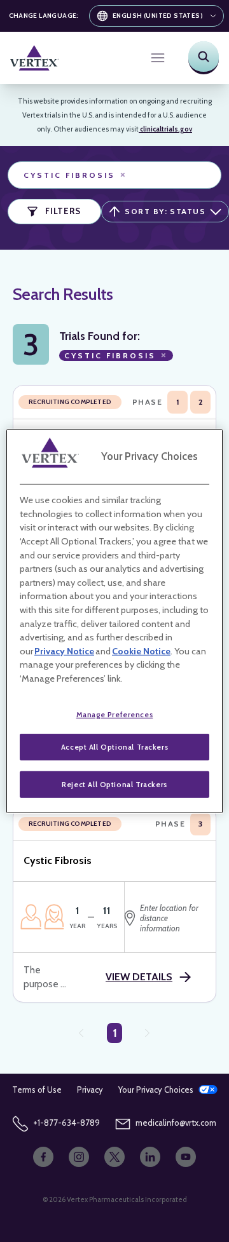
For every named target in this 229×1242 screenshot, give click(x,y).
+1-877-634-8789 (66, 1122)
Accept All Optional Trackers (114, 747)
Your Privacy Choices (155, 1089)
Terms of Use (37, 1089)
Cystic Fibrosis (75, 175)
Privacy (90, 1089)
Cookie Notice (141, 651)
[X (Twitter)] (114, 1157)
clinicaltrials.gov (165, 129)
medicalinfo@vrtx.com (175, 1122)
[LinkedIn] (150, 1157)
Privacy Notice (64, 651)
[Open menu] (157, 58)
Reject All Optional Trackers (114, 784)
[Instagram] (79, 1157)
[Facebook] (43, 1157)
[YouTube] (186, 1157)
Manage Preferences (114, 714)
